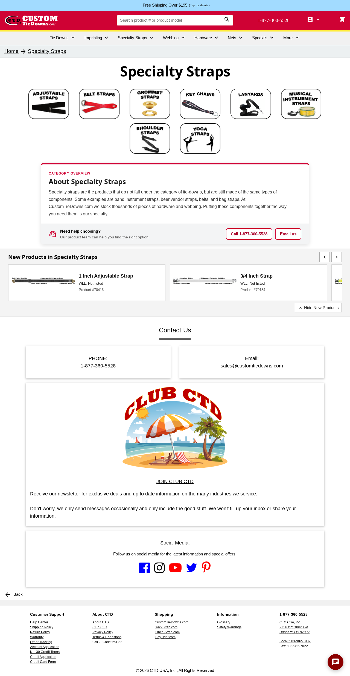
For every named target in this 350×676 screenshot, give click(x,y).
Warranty (36, 637)
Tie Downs (63, 37)
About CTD (100, 622)
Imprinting (97, 37)
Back (13, 594)
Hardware (207, 37)
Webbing (174, 37)
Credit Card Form (43, 662)
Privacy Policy (102, 632)
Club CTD (99, 627)
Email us (288, 234)
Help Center (39, 622)
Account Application (44, 647)
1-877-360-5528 (274, 20)
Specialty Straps (136, 37)
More (291, 37)
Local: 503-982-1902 (295, 641)
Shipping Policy (41, 627)
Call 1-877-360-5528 (249, 234)
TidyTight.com (165, 637)
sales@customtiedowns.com (252, 366)
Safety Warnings (229, 627)
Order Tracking (41, 642)
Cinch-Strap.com (167, 632)
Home (11, 51)
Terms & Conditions (106, 637)
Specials (263, 37)
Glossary (223, 622)
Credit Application (43, 657)
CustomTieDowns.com (171, 622)
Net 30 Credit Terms (45, 652)
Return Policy (40, 632)
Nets (236, 37)
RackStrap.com (166, 627)
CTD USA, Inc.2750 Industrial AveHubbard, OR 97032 (294, 627)
